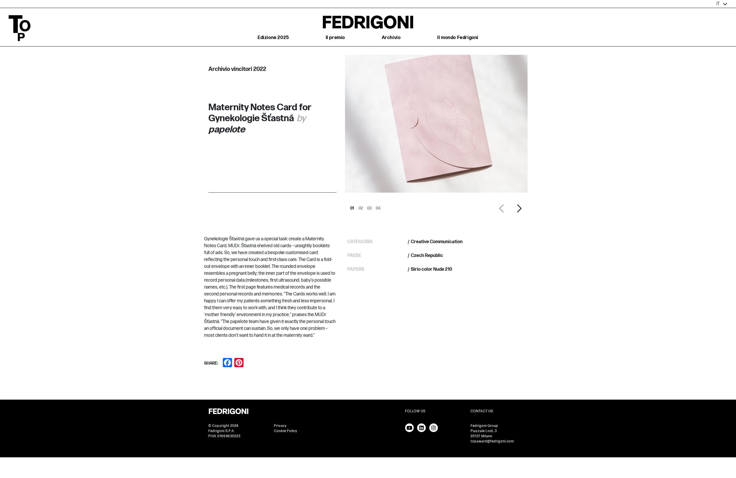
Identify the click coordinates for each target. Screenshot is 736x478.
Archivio (391, 37)
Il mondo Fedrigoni (457, 37)
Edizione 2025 (273, 37)
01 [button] (352, 207)
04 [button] (378, 207)
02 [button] (361, 207)
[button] (721, 4)
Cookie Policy (285, 431)
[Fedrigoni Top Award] (368, 22)
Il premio (335, 37)
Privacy (280, 426)
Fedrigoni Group (484, 426)
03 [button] (369, 207)
